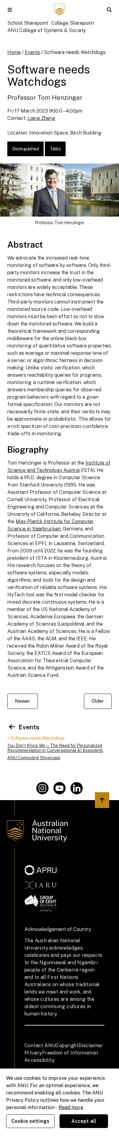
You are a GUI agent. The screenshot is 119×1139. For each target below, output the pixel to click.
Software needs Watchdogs (75, 52)
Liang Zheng (41, 118)
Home (14, 52)
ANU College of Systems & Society (46, 30)
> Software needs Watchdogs (35, 738)
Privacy (33, 1053)
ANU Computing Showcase (33, 757)
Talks (55, 148)
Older (98, 701)
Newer (22, 701)
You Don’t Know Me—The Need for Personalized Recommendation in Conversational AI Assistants (55, 748)
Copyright (67, 1045)
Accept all (83, 1121)
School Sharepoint (27, 23)
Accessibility (39, 1060)
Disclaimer (90, 1045)
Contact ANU (40, 1045)
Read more (71, 1107)
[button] (9, 9)
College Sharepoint (72, 23)
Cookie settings (30, 1121)
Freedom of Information (70, 1053)
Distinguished (25, 148)
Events (32, 52)
